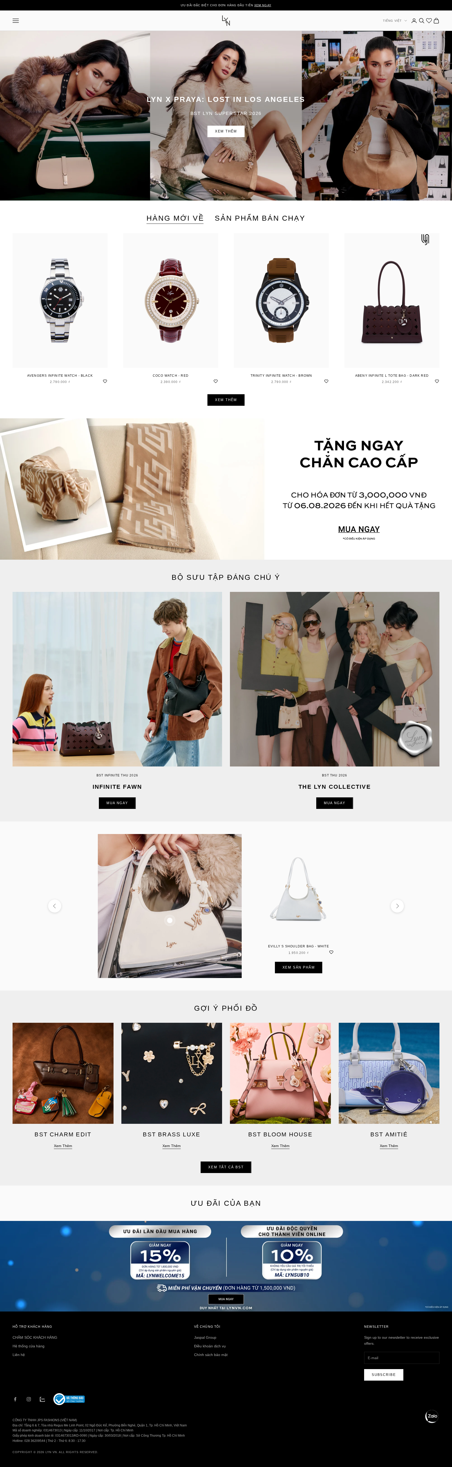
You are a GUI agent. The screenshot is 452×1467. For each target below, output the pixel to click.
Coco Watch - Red (171, 375)
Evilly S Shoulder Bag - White (298, 946)
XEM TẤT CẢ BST (226, 1167)
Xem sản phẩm (298, 967)
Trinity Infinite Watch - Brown (281, 375)
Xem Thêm (226, 131)
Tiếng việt (392, 20)
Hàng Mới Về (175, 218)
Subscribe (384, 1375)
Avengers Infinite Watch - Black (60, 375)
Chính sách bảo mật (211, 1355)
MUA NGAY (117, 803)
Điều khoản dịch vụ (210, 1346)
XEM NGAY (262, 5)
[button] (431, 1416)
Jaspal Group (205, 1337)
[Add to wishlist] (105, 381)
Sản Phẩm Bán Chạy (260, 218)
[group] (226, 489)
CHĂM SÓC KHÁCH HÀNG (35, 1337)
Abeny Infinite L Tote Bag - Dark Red (392, 375)
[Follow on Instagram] (28, 1399)
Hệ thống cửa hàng (28, 1346)
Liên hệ (19, 1355)
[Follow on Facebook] (15, 1399)
